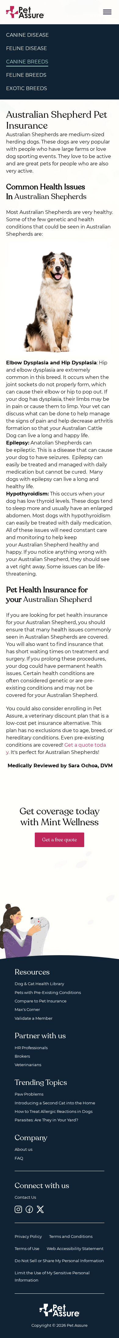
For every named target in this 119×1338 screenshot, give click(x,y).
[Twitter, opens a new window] (40, 1209)
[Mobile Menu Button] (107, 12)
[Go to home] (25, 12)
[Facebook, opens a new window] (29, 1209)
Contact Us (25, 1197)
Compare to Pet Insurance (41, 1000)
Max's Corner (27, 1009)
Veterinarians (28, 1064)
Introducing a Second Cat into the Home (55, 1102)
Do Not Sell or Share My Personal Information (59, 1260)
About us (23, 1149)
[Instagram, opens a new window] (18, 1209)
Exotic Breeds (26, 88)
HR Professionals (31, 1047)
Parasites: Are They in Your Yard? (46, 1119)
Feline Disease (26, 48)
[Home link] (59, 1310)
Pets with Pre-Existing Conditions (48, 992)
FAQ (19, 1158)
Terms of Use (27, 1248)
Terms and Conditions (70, 1236)
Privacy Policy (28, 1236)
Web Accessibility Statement (75, 1248)
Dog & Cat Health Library (39, 983)
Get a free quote (59, 839)
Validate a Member (33, 1018)
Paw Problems (29, 1094)
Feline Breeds (26, 75)
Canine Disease (27, 35)
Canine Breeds (27, 62)
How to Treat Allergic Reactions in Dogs (53, 1111)
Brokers (22, 1056)
